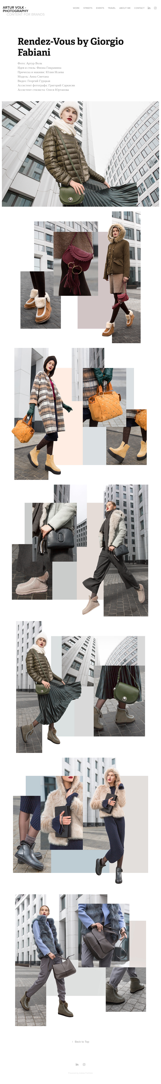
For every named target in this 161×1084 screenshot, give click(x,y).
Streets (87, 8)
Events (100, 8)
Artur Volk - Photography (15, 9)
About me (124, 8)
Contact (139, 8)
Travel (112, 8)
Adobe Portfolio (86, 1073)
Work (76, 8)
